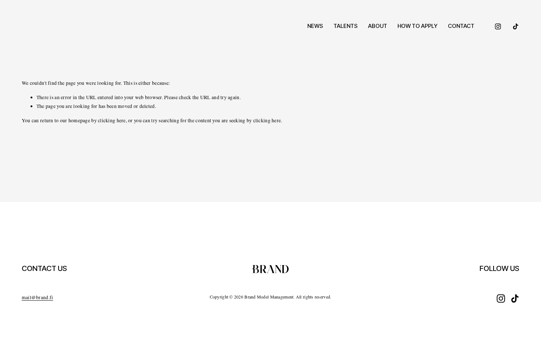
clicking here (112, 120)
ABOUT (377, 25)
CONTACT (461, 25)
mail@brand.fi (37, 297)
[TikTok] (515, 26)
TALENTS (345, 25)
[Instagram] (498, 26)
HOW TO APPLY (417, 25)
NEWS (315, 25)
